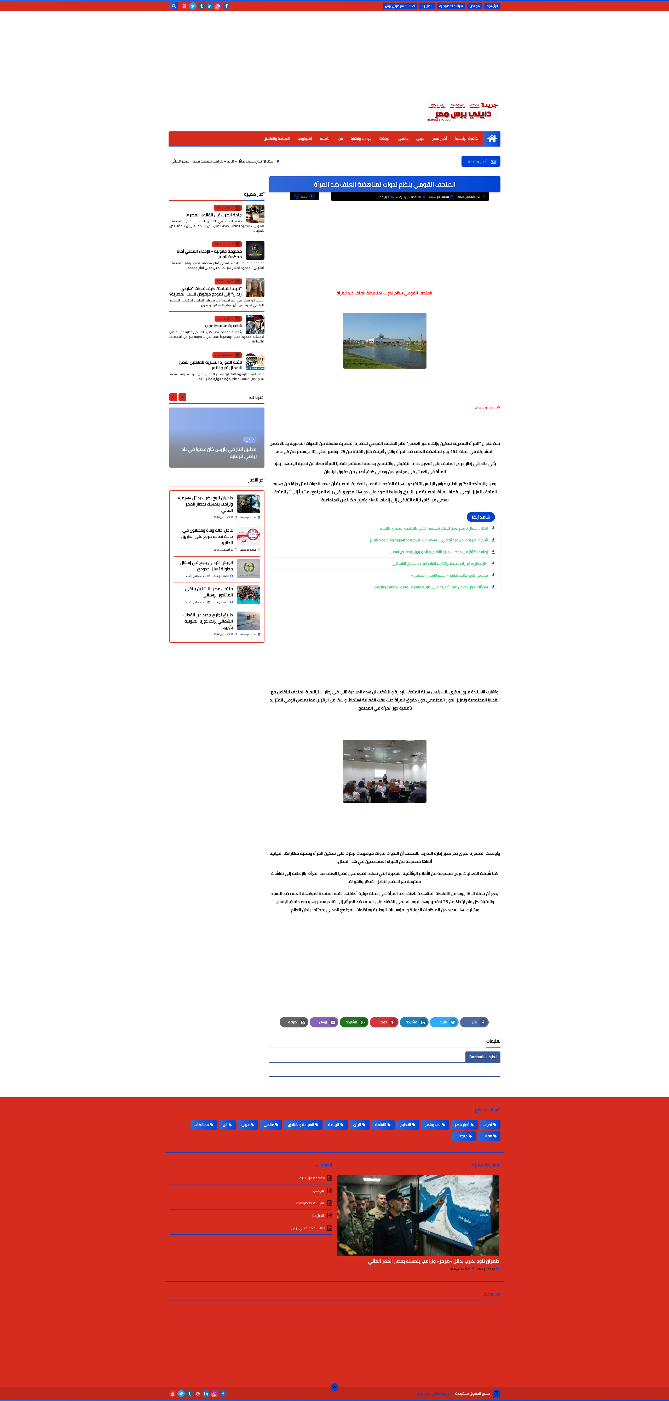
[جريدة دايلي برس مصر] (462, 110)
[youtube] (184, 6)
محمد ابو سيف (486, 1268)
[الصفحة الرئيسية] (491, 138)
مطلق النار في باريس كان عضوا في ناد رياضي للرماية (219, 453)
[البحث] (174, 6)
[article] (216, 438)
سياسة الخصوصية (451, 6)
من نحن (475, 6)
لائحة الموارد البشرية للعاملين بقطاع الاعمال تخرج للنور (210, 364)
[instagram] (218, 6)
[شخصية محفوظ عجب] (255, 324)
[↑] (334, 1387)
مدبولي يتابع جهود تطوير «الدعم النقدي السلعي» (449, 575)
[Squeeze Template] (496, 1394)
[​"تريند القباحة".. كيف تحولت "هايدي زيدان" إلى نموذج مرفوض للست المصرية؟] (255, 287)
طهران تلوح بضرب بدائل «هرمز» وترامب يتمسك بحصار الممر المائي (271, 161)
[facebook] (226, 6)
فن (340, 138)
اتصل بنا (427, 6)
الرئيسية (492, 6)
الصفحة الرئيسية (410, 197)
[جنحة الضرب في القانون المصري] (255, 214)
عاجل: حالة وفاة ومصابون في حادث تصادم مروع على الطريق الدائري (207, 536)
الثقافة (380, 1124)
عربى (420, 138)
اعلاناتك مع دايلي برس (400, 6)
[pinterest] (197, 1393)
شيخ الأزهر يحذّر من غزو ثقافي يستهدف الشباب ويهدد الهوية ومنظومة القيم (429, 540)
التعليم (325, 138)
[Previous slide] (182, 397)
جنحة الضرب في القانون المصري (214, 214)
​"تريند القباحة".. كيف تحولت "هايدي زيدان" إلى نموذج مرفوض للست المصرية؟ (205, 291)
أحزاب (487, 1124)
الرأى (357, 1124)
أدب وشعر (433, 1124)
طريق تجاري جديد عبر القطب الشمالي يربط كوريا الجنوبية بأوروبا (208, 621)
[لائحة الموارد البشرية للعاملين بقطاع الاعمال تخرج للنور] (255, 361)
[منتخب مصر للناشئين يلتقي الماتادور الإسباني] (248, 594)
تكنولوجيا (305, 138)
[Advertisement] (334, 60)
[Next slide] (173, 397)
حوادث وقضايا (361, 138)
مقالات (487, 1135)
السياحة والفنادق (277, 138)
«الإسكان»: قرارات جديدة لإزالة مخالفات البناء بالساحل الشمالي (440, 563)
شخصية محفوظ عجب (223, 325)
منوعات (462, 1135)
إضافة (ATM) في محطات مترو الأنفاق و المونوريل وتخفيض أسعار (439, 551)
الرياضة (384, 138)
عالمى (403, 138)
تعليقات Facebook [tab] (483, 1056)
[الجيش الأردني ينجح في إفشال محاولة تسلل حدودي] (248, 568)
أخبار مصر (439, 138)
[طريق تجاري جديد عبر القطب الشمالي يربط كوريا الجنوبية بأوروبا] (248, 621)
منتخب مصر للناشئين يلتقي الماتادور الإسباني (209, 592)
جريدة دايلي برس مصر (433, 1393)
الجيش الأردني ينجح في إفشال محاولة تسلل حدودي (206, 566)
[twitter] (193, 6)
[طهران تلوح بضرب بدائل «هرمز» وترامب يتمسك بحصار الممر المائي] (248, 504)
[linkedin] (209, 6)
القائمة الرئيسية (467, 138)
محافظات (201, 1124)
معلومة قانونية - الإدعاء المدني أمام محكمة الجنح (209, 253)
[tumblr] (201, 6)
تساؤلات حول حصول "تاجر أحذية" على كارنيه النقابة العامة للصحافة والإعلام (431, 587)
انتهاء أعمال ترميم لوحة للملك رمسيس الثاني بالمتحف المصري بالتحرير (433, 528)
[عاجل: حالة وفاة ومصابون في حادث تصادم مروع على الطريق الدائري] (248, 536)
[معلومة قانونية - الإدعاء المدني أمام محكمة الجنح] (255, 250)
